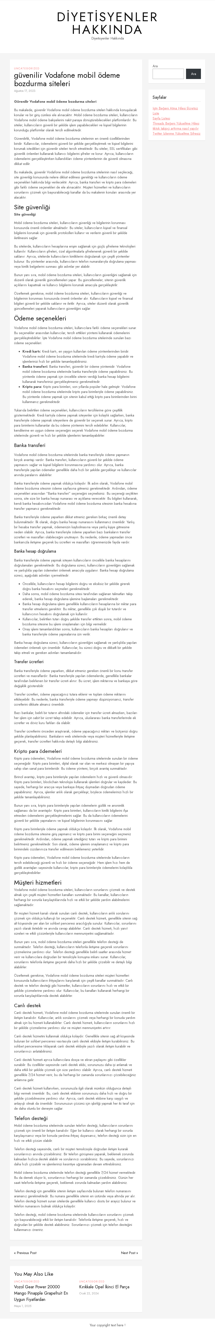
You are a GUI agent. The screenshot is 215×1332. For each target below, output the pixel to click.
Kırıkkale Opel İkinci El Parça (104, 1287)
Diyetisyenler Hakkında (107, 23)
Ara (155, 66)
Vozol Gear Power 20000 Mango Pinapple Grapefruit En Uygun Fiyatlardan (41, 1293)
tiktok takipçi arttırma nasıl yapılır (176, 128)
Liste (156, 113)
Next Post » (129, 1252)
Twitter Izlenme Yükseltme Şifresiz (177, 133)
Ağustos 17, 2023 (24, 91)
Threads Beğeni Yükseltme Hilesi (176, 123)
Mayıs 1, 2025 (22, 1306)
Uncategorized (26, 68)
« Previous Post (25, 1252)
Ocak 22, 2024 (89, 1293)
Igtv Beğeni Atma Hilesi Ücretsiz (175, 108)
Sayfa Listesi (161, 118)
